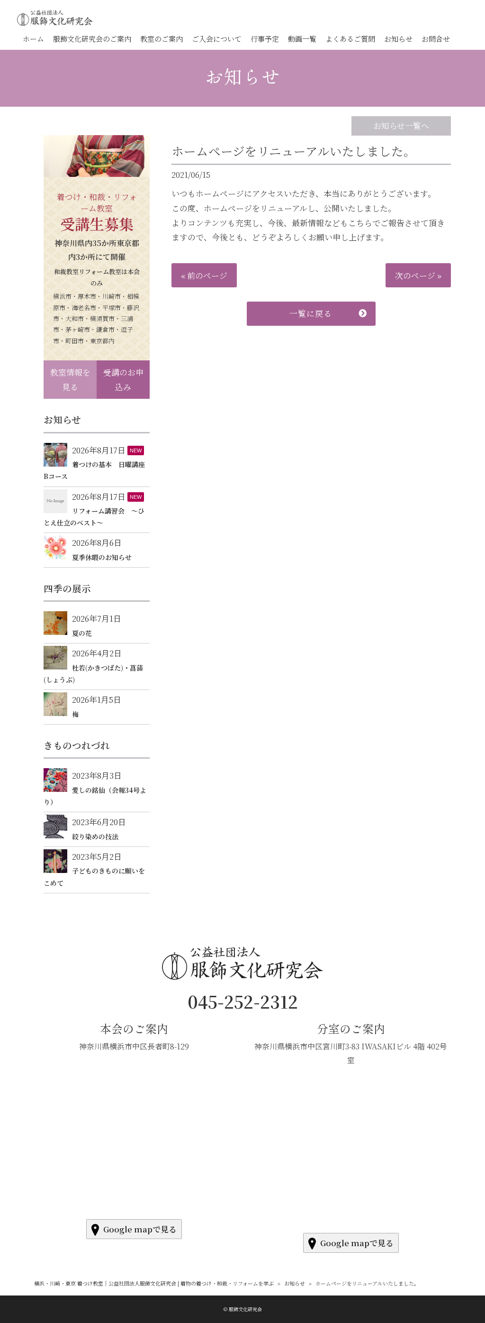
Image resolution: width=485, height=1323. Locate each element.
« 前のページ (204, 275)
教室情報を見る (70, 379)
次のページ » (418, 275)
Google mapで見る (140, 1229)
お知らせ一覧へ (401, 125)
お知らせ (242, 76)
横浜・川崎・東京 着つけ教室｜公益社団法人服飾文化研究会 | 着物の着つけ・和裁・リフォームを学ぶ (154, 1283)
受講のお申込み (123, 379)
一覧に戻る (310, 313)
